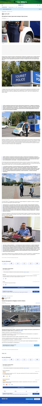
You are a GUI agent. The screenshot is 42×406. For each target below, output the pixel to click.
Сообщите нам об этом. (14, 257)
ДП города (21, 330)
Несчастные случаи (20, 7)
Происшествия (4, 7)
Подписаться (37, 345)
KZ (37, 5)
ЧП (14, 7)
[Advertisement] (21, 50)
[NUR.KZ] (21, 5)
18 (30, 360)
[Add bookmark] (37, 391)
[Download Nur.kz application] (21, 2)
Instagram (36, 291)
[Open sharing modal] (26, 391)
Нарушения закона (11, 7)
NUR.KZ (3, 59)
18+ (5, 353)
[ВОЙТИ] (40, 5)
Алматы (3, 353)
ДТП (16, 7)
